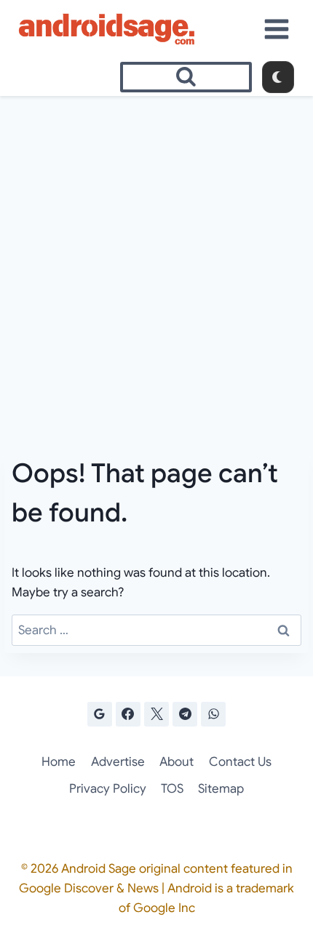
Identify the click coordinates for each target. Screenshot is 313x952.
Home (58, 761)
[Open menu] (277, 29)
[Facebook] (128, 714)
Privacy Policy (107, 788)
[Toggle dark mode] (278, 77)
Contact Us (240, 761)
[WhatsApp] (213, 714)
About (176, 761)
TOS (172, 788)
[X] (156, 714)
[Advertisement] (156, 259)
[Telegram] (185, 714)
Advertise (118, 761)
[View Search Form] (186, 77)
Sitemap (221, 788)
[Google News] (99, 714)
